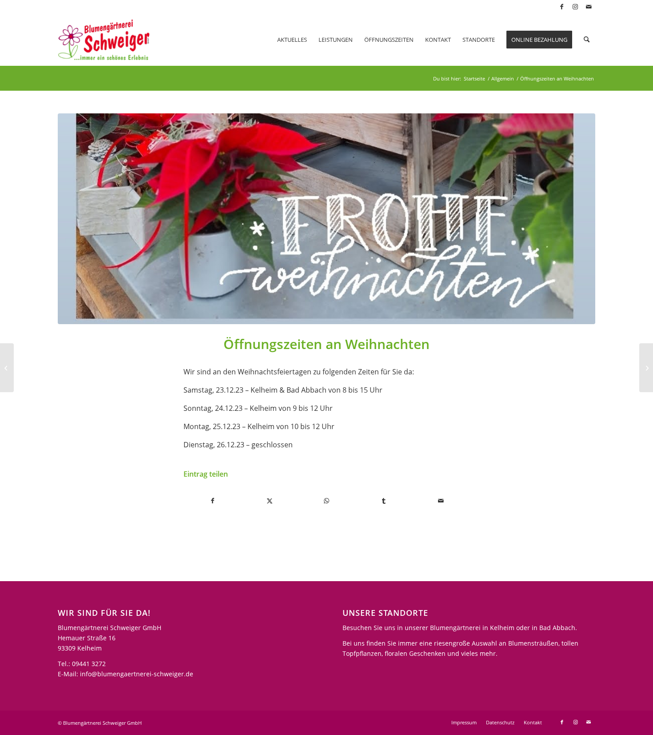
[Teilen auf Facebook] (212, 501)
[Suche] (586, 39)
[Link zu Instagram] (575, 6)
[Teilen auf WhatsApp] (327, 501)
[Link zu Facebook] (561, 6)
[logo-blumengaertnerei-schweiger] (104, 39)
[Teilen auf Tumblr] (383, 501)
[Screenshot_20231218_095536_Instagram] (326, 218)
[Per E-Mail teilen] (441, 501)
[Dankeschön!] (7, 367)
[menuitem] (292, 39)
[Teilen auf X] (269, 501)
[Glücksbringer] (646, 367)
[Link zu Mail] (588, 6)
